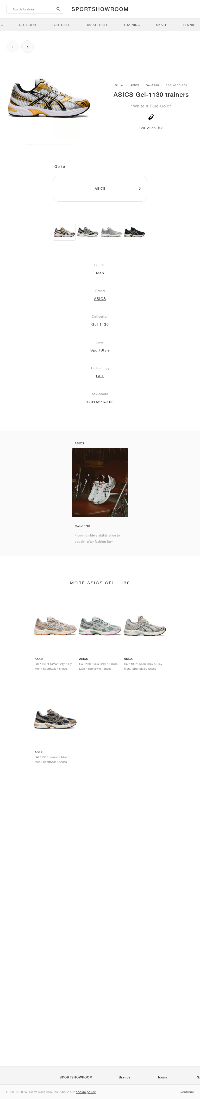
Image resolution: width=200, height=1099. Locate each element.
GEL (100, 376)
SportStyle (100, 350)
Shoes (119, 85)
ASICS (134, 85)
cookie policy (86, 1092)
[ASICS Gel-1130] (64, 232)
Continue (187, 1092)
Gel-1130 (152, 85)
